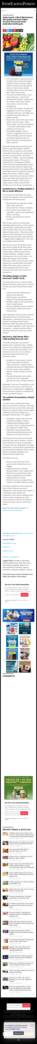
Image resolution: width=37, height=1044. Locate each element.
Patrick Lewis (14, 27)
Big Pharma (14, 563)
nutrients (18, 567)
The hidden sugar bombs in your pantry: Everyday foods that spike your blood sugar (21, 905)
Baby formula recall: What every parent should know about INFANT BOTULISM (21, 843)
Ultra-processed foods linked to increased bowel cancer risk (19, 850)
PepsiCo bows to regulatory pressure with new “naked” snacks (20, 857)
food (29, 563)
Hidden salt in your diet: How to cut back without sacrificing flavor (21, 890)
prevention (6, 570)
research (29, 570)
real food (14, 570)
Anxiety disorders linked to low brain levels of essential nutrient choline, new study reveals (21, 923)
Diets (25, 563)
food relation (7, 565)
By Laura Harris (19, 900)
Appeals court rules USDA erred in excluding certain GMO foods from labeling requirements (19, 948)
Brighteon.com (8, 551)
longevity (16, 565)
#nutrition (17, 561)
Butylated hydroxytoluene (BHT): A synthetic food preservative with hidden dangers (21, 932)
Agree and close (18, 1033)
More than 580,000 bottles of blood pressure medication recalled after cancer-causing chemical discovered (20, 988)
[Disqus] (18, 702)
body (20, 563)
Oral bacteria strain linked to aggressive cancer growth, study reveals (21, 940)
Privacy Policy (15, 1029)
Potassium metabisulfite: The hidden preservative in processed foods (20, 897)
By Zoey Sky (19, 974)
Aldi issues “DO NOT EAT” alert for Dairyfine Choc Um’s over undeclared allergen (20, 979)
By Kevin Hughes (20, 959)
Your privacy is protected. (10, 600)
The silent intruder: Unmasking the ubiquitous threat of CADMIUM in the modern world (20, 914)
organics (26, 567)
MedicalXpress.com (9, 543)
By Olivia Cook (19, 845)
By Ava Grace (19, 853)
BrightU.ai (6, 547)
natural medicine (9, 567)
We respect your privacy (25, 1015)
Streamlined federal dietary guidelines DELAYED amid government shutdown (21, 957)
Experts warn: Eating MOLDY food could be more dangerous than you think (21, 964)
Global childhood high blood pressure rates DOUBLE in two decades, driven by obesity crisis (21, 874)
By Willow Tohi (19, 909)
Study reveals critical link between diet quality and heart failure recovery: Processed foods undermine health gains (21, 865)
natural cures (24, 565)
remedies (21, 570)
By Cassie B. (18, 878)
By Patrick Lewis (19, 838)
